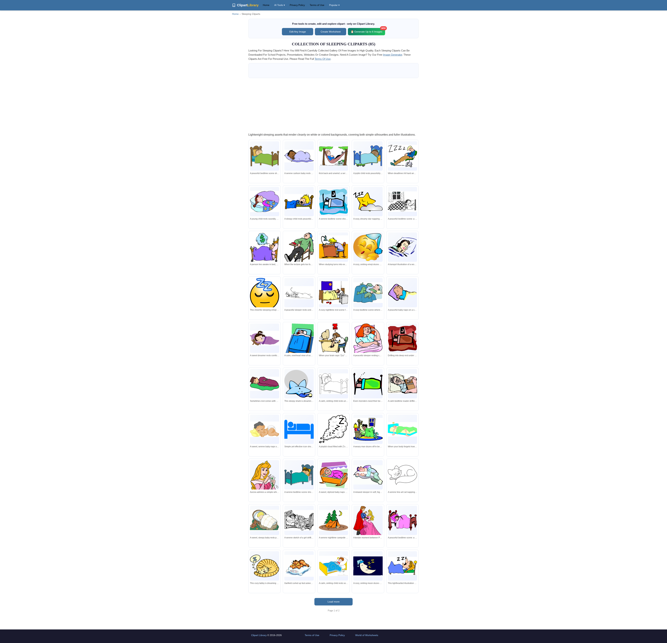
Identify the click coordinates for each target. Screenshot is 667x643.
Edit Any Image (297, 31)
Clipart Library (259, 635)
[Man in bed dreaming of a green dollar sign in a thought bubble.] (264, 247)
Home (266, 5)
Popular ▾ (334, 5)
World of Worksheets (366, 635)
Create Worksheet (331, 31)
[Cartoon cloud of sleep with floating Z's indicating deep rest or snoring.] (333, 429)
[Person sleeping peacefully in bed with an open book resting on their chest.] (402, 384)
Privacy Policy (297, 5)
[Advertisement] (333, 105)
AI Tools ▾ (279, 5)
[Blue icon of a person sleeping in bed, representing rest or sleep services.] (299, 429)
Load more (334, 601)
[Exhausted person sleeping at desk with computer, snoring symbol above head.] (333, 338)
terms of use (323, 58)
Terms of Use (317, 5)
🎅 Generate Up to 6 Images (368, 30)
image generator (392, 54)
